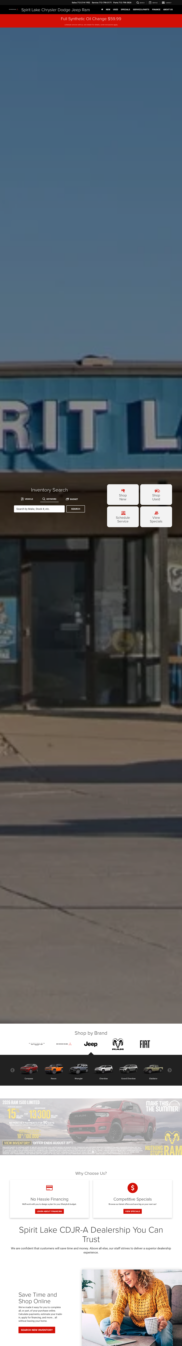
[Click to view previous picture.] (13, 1126)
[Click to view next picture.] (168, 1126)
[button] (89, 1152)
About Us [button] (168, 9)
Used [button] (115, 9)
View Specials (132, 1211)
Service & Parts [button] (141, 9)
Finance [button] (156, 9)
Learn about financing (49, 1211)
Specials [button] (125, 9)
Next (169, 1070)
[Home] (102, 9)
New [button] (108, 9)
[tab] (27, 498)
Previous (12, 1070)
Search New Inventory (37, 1330)
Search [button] (75, 508)
